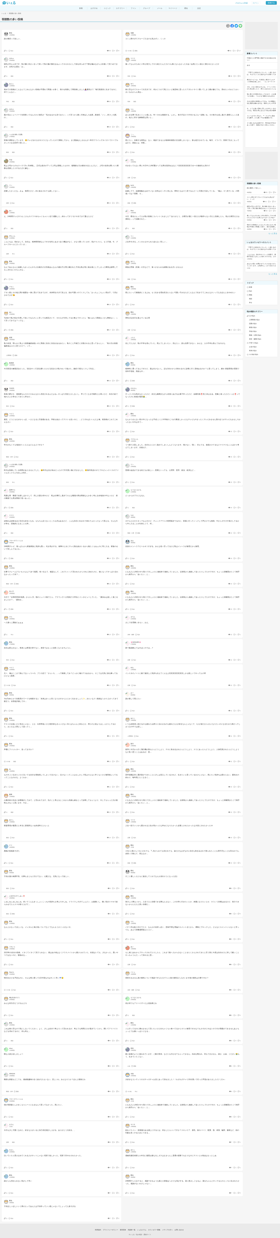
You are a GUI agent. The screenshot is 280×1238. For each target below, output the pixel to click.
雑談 (250, 299)
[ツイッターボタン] (236, 26)
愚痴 (250, 295)
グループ (146, 8)
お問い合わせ (179, 1230)
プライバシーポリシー (110, 1230)
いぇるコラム (141, 1230)
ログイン (256, 3)
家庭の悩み (253, 327)
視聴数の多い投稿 (15, 13)
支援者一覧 (131, 1230)
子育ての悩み (253, 343)
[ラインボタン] (240, 26)
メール (159, 8)
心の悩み (252, 316)
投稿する (271, 3)
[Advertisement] (261, 35)
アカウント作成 (241, 3)
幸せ (250, 302)
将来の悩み (253, 350)
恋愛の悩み (253, 323)
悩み (250, 291)
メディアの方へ (167, 1230)
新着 (81, 8)
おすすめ (94, 8)
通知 (186, 8)
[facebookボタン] (232, 26)
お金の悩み (253, 347)
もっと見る (272, 233)
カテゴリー (120, 8)
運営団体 (123, 1230)
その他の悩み (253, 354)
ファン (133, 8)
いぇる (4, 13)
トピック (107, 8)
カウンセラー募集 (154, 1230)
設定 (199, 8)
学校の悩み (253, 331)
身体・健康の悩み (255, 339)
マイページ (172, 8)
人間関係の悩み (254, 320)
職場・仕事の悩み (255, 335)
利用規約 (98, 1230)
